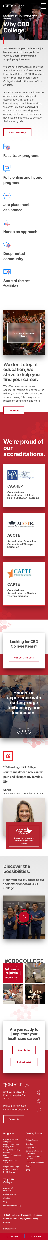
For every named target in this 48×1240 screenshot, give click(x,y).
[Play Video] (24, 917)
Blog (5, 1202)
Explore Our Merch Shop (12, 1206)
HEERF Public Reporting (35, 1162)
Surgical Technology (11, 1167)
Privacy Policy (9, 1229)
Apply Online (24, 1050)
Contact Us (14, 1119)
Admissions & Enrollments (8, 1189)
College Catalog (32, 1140)
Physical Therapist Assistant (10, 1161)
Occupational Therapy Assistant (11, 1151)
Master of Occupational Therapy (12, 1156)
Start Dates (30, 1144)
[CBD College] (13, 6)
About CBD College (17, 132)
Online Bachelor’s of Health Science (10, 1171)
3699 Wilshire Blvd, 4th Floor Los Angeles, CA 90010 (14, 1095)
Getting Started (24, 1062)
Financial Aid (30, 1148)
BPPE (28, 1170)
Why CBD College (8, 1181)
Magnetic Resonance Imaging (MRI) (11, 1146)
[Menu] (43, 6)
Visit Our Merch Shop (24, 658)
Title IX (28, 1166)
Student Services (9, 1194)
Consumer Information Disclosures (34, 1152)
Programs (8, 1133)
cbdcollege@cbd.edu (20, 1109)
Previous (20, 731)
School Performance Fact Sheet (33, 1157)
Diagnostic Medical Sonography (10, 1140)
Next (28, 731)
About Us (6, 1198)
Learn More (14, 410)
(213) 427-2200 (18, 1106)
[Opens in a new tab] (35, 973)
